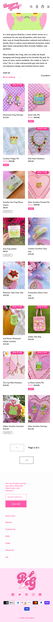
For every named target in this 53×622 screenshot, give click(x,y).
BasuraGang (29, 618)
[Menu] (48, 6)
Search (8, 522)
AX (6, 557)
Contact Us (10, 529)
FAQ (7, 536)
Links (7, 543)
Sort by (6, 73)
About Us (9, 550)
